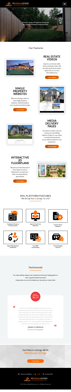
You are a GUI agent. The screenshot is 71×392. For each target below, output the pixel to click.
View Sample (52, 146)
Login (39, 374)
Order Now (35, 361)
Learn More (52, 77)
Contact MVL (49, 374)
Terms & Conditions (27, 374)
